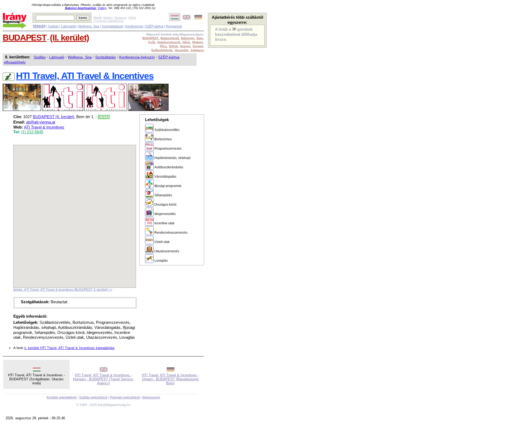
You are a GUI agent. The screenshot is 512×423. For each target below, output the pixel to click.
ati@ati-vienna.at (40, 122)
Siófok (132, 17)
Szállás (53, 26)
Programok (174, 26)
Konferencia (134, 26)
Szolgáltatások (112, 26)
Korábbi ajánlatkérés (62, 397)
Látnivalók (68, 26)
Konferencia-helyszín (137, 57)
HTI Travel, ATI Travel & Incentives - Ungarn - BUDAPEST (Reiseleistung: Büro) (170, 379)
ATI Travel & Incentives (44, 127)
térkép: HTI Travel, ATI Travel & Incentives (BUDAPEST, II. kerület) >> (62, 290)
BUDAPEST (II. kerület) (53, 117)
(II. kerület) (69, 37)
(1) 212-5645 (32, 132)
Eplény (102, 8)
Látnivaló (56, 57)
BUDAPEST (24, 37)
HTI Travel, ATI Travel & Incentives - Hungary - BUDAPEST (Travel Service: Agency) (103, 379)
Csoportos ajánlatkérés (109, 20)
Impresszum (151, 397)
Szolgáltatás (105, 57)
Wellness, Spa (88, 26)
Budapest (120, 17)
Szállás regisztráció (93, 397)
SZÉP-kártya (154, 26)
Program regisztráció (125, 397)
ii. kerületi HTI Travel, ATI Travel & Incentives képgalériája (69, 348)
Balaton (108, 17)
